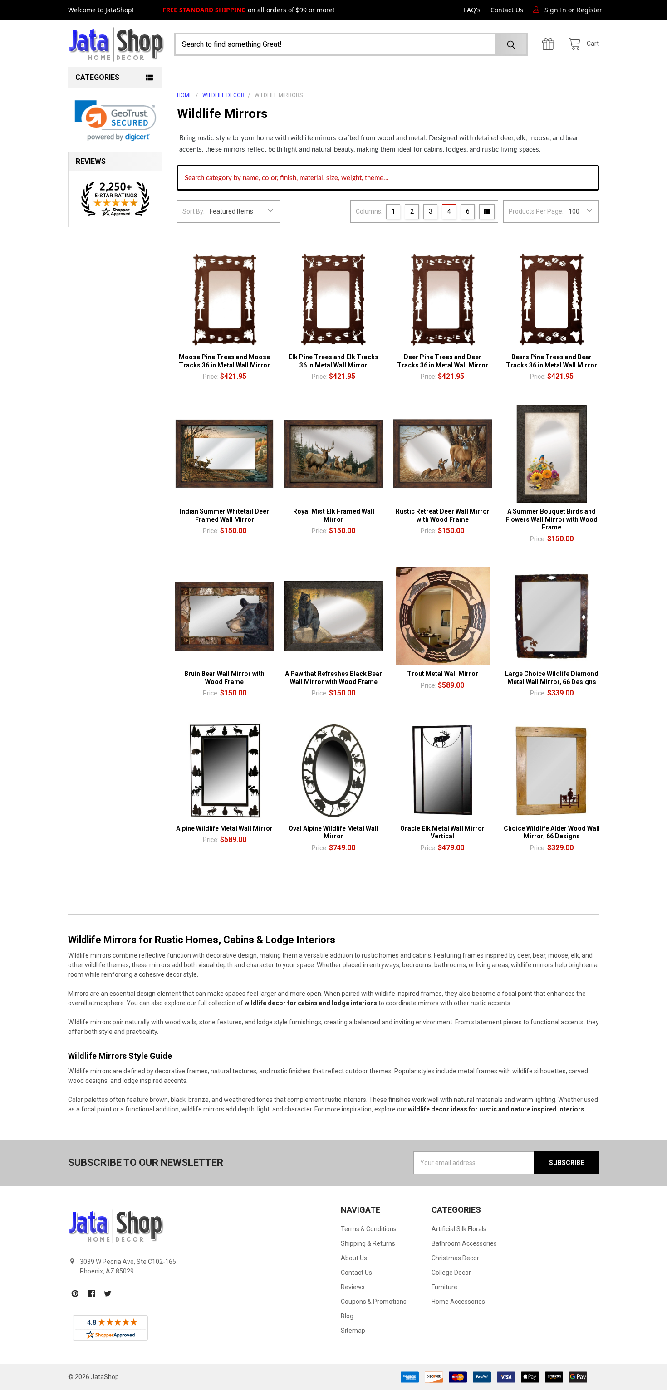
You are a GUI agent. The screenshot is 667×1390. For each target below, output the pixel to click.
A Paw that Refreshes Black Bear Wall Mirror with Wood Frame (333, 677)
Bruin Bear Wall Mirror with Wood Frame (224, 677)
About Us (354, 1258)
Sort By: (193, 211)
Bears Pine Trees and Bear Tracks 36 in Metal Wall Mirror (551, 361)
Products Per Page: (536, 211)
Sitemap (353, 1330)
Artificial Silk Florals (459, 1229)
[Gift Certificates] (550, 44)
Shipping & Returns (368, 1243)
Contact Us (506, 9)
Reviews (353, 1287)
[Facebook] (91, 1294)
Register (589, 9)
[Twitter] (108, 1294)
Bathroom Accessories (464, 1243)
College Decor (451, 1272)
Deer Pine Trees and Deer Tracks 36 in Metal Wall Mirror (442, 361)
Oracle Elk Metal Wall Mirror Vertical (442, 832)
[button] (115, 120)
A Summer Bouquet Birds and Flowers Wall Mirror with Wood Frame (551, 519)
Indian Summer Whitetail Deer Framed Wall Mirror (224, 515)
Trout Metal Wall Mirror (442, 673)
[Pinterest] (75, 1294)
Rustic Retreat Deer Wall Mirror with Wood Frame (443, 515)
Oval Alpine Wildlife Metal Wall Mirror (333, 832)
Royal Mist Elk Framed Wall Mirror (333, 515)
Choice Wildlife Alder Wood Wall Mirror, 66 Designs (552, 832)
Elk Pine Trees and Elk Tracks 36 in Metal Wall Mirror (333, 361)
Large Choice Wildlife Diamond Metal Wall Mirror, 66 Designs (551, 677)
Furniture (444, 1287)
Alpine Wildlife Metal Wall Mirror (224, 828)
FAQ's (472, 9)
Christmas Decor (455, 1258)
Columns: (369, 211)
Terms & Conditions (369, 1229)
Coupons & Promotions (374, 1301)
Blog (347, 1316)
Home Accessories (458, 1301)
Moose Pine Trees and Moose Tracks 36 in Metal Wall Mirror (224, 361)
